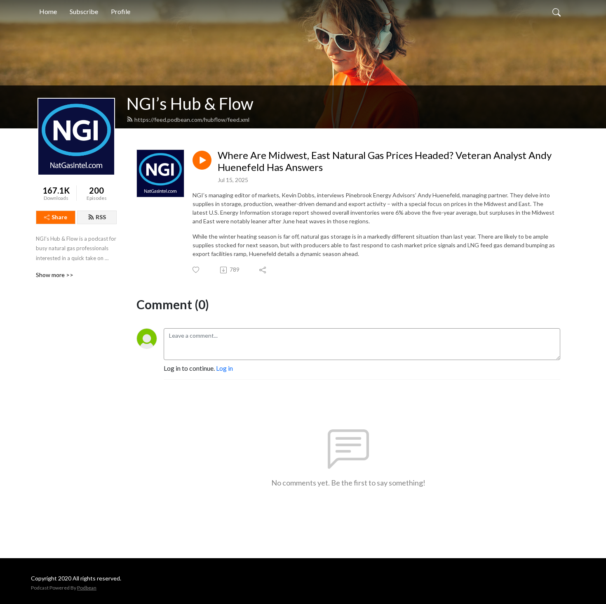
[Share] (263, 270)
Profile (120, 11)
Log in (224, 368)
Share (59, 216)
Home (48, 11)
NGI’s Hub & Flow (190, 104)
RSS (101, 216)
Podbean (86, 588)
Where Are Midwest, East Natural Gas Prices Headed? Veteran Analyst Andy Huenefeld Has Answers (385, 161)
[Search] (556, 11)
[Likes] (196, 269)
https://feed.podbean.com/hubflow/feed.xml (191, 119)
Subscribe (84, 11)
